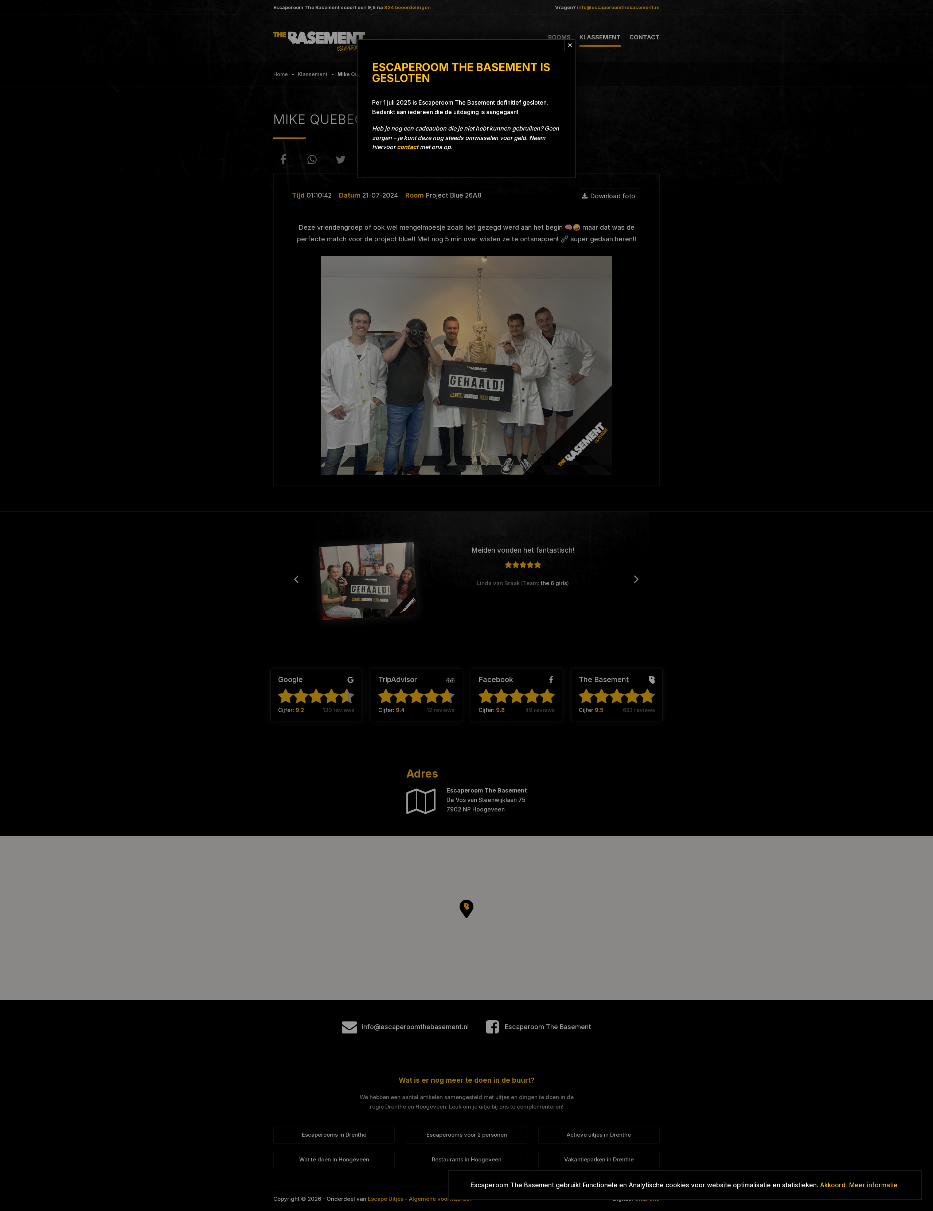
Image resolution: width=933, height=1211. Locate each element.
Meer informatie (873, 1185)
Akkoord (833, 1185)
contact (407, 147)
